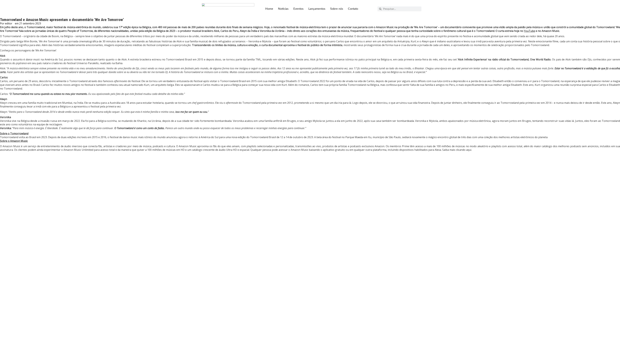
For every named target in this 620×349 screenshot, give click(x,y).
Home (269, 8)
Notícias (283, 8)
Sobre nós (336, 8)
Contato (353, 8)
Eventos (298, 8)
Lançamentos (316, 8)
